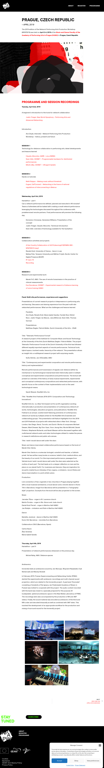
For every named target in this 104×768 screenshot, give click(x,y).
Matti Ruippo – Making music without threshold (43, 181)
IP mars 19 (30, 260)
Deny (76, 761)
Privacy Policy (7, 765)
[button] (100, 745)
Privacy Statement (80, 765)
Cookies (5, 759)
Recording (30, 263)
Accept (59, 761)
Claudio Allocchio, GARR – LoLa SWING (40, 156)
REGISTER (81, 6)
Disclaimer (6, 761)
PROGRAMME (94, 6)
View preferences (93, 761)
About (71, 6)
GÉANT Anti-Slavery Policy (12, 763)
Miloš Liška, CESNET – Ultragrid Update (41, 165)
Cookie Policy (70, 765)
